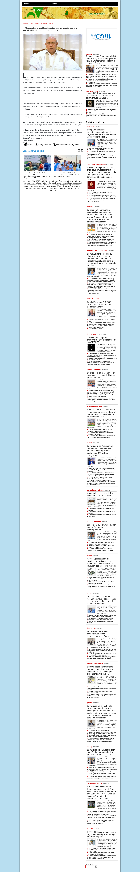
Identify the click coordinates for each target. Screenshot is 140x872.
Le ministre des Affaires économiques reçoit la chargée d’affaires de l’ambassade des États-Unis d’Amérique (101, 650)
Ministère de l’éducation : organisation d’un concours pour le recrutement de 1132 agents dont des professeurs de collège (102, 769)
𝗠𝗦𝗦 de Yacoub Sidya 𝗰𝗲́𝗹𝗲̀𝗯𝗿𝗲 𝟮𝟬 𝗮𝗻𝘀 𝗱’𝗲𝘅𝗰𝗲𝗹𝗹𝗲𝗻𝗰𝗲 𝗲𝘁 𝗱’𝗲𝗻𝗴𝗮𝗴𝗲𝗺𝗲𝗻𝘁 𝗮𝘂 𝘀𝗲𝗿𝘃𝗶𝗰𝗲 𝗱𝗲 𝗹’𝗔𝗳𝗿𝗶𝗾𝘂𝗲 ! (101, 115)
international (75, 185)
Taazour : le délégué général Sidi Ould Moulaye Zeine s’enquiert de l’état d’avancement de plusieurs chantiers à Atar (101, 59)
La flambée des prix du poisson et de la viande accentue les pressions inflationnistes (101, 735)
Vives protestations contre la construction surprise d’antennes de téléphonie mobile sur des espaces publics (101, 579)
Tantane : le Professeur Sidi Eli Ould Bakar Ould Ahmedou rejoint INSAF (67, 175)
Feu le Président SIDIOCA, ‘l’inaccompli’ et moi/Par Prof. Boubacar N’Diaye (100, 304)
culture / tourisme (34, 188)
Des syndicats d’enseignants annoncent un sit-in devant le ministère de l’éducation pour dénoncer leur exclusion (100, 670)
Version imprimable (63, 145)
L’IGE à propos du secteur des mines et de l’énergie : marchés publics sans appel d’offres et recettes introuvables (101, 355)
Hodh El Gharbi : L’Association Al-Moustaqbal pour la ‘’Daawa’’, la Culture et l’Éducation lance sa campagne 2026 (101, 413)
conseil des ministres (67, 188)
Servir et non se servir (95, 328)
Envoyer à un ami (44, 145)
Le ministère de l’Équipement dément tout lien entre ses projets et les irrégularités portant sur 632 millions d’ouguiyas (100, 451)
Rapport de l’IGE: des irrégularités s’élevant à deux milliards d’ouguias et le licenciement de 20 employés (101, 470)
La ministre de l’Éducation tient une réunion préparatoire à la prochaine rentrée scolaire (101, 752)
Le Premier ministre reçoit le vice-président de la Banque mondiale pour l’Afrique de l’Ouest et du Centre (101, 157)
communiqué (42, 183)
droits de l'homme (55, 183)
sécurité (67, 185)
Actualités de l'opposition (72, 183)
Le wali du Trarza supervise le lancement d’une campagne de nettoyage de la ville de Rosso (101, 777)
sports (26, 187)
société (34, 183)
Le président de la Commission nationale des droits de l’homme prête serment (101, 375)
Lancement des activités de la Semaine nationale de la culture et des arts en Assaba (100, 549)
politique (54, 181)
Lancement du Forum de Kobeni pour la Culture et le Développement (101, 527)
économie (62, 181)
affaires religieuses (74, 181)
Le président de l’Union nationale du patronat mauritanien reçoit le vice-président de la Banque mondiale (101, 688)
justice (60, 185)
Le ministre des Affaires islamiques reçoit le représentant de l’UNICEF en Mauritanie (101, 436)
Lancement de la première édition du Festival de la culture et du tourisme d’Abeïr (101, 543)
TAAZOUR (53, 190)
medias (55, 188)
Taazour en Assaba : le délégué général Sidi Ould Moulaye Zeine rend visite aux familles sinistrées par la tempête (101, 76)
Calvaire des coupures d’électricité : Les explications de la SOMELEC (101, 339)
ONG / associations (50, 185)
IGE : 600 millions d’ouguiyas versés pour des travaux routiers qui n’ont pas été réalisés (101, 657)
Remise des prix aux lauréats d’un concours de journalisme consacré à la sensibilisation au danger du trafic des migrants (102, 857)
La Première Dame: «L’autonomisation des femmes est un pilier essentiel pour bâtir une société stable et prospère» (100, 822)
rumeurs (77, 187)
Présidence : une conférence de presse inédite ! (102, 109)
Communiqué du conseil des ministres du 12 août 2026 (100, 494)
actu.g (78, 188)
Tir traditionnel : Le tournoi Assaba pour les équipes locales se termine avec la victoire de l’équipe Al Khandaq (101, 600)
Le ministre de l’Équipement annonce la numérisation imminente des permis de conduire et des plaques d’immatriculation (101, 236)
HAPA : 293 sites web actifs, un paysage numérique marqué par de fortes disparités (101, 834)
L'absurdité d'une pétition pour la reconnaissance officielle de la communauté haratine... (101, 95)
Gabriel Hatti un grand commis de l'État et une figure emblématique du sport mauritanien (101, 615)
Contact (54, 4)
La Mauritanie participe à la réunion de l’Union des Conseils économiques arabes (101, 654)
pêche (44, 188)
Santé (49, 188)
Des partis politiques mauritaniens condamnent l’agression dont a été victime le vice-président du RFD (37, 176)
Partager (77, 145)
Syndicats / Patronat (37, 187)
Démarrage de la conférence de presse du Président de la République (100, 853)
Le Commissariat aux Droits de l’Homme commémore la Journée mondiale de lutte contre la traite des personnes (101, 399)
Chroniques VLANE (30, 181)
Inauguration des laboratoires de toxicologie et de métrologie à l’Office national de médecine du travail (101, 586)
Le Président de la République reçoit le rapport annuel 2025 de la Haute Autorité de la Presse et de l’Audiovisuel (101, 850)
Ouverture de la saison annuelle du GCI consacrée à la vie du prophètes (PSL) (99, 430)
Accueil (27, 4)
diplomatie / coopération (33, 185)
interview (27, 183)
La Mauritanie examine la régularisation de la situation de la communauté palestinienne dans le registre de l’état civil (101, 200)
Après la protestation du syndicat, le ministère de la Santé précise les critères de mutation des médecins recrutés (101, 562)
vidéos (70, 187)
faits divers (63, 187)
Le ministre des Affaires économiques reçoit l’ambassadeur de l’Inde (98, 633)
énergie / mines (44, 181)
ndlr (25, 188)
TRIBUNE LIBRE (52, 187)
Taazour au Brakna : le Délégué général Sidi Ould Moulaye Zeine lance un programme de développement (101, 80)
